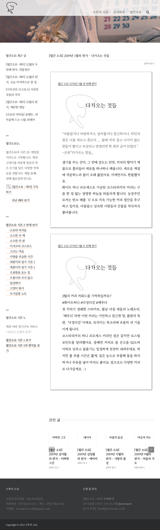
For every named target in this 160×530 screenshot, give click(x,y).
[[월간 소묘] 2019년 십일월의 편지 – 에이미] (87, 438)
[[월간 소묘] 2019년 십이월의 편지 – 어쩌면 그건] (59, 438)
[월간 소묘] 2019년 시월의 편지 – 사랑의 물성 (116, 456)
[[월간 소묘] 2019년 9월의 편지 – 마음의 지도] (144, 438)
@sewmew (125, 504)
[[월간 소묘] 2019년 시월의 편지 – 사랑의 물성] (116, 438)
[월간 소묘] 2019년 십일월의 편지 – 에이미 (87, 454)
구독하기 (108, 499)
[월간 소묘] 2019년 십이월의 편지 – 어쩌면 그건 (59, 456)
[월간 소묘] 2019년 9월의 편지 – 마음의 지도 (144, 456)
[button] (147, 8)
